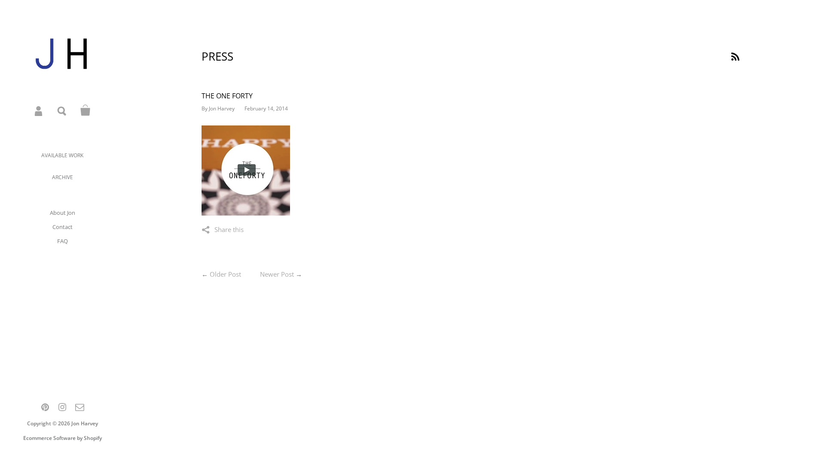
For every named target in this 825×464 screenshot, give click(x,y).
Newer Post (277, 274)
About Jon (62, 213)
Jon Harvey (84, 423)
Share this (229, 229)
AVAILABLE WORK (62, 155)
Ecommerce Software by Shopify (62, 438)
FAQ (62, 241)
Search (62, 110)
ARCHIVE (62, 177)
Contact (62, 227)
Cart (85, 110)
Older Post (225, 274)
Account (39, 110)
